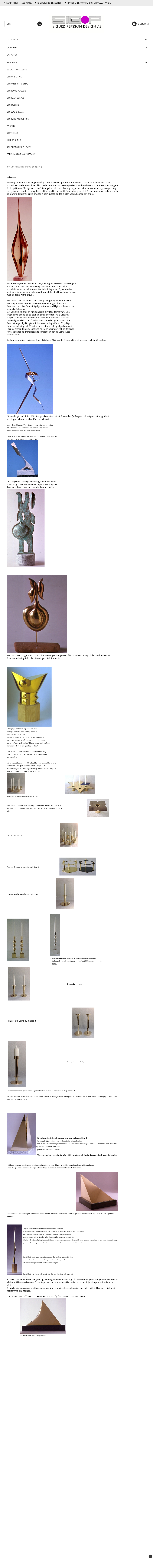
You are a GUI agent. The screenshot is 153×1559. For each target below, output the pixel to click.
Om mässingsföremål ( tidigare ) (26, 166)
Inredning (12, 62)
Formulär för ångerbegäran (21, 154)
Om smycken (13, 105)
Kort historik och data (19, 147)
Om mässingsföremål (17, 84)
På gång (11, 126)
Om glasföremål (15, 112)
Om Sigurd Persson (16, 91)
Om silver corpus (15, 98)
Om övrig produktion (18, 119)
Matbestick (12, 39)
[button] (140, 24)
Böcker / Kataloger (17, 69)
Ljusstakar (12, 47)
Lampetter (12, 55)
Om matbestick (14, 77)
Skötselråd (12, 133)
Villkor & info (14, 140)
